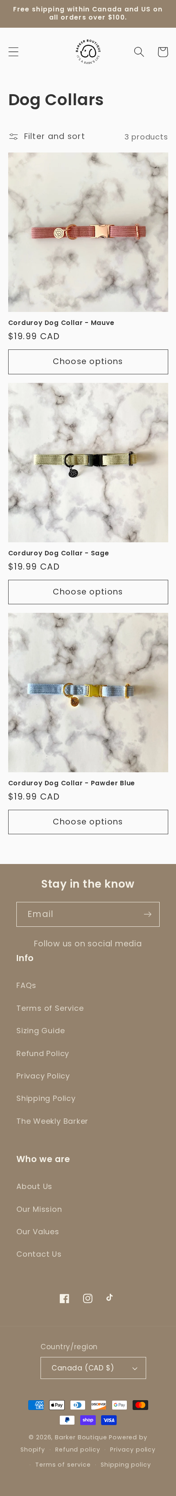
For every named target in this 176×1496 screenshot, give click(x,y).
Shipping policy (126, 1465)
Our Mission (39, 1209)
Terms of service (63, 1465)
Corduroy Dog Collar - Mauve (61, 323)
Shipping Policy (46, 1098)
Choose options (88, 361)
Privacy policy (133, 1449)
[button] (13, 52)
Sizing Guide (40, 1030)
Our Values (37, 1231)
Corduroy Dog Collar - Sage (58, 553)
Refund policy (77, 1449)
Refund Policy (42, 1053)
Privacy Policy (43, 1076)
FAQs (26, 985)
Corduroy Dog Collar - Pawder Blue (71, 783)
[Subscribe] (147, 914)
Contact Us (39, 1254)
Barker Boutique (81, 1437)
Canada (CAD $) (83, 1368)
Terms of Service (49, 1008)
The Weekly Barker (52, 1121)
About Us (34, 1186)
